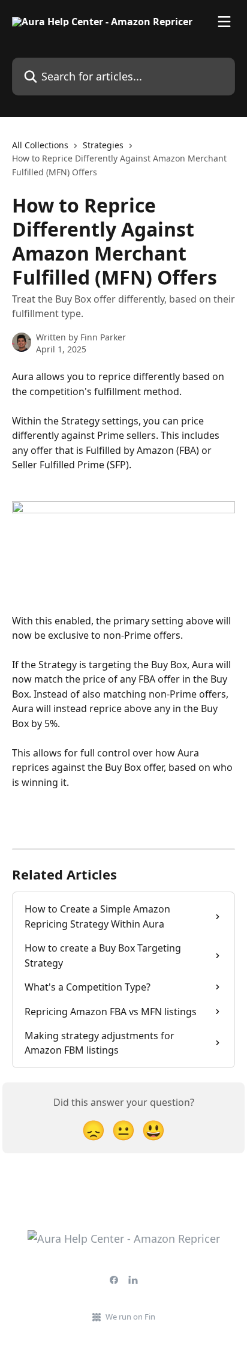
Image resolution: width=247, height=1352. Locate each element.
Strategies (103, 145)
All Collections (40, 145)
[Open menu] (224, 21)
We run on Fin (130, 1316)
